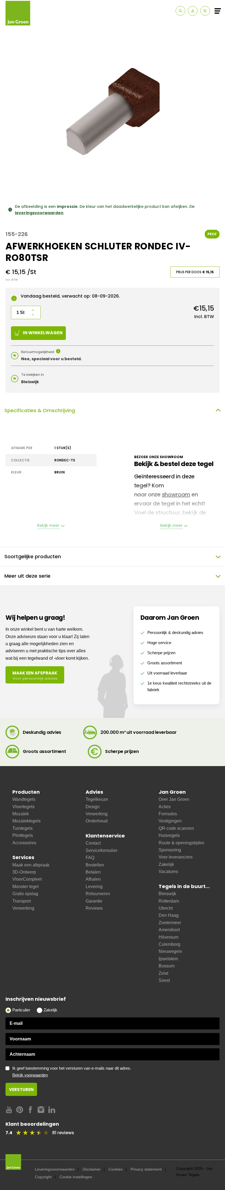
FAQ (90, 857)
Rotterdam (169, 901)
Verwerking (23, 908)
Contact (93, 843)
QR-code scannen (176, 828)
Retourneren (98, 893)
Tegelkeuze (97, 799)
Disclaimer (92, 1169)
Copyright (43, 1177)
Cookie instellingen (76, 1177)
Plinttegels (22, 835)
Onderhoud (97, 821)
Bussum (167, 966)
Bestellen (95, 865)
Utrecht (166, 908)
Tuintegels (22, 828)
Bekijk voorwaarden (30, 1075)
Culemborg (169, 944)
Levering (94, 886)
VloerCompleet (27, 879)
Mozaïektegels (26, 821)
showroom (176, 494)
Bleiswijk (167, 893)
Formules (168, 813)
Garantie (94, 901)
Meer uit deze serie (27, 575)
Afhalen (93, 879)
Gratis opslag (25, 893)
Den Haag (169, 915)
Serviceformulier (101, 850)
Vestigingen (170, 821)
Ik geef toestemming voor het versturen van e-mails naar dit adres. (71, 1071)
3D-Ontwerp (24, 872)
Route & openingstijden (181, 842)
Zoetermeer (170, 922)
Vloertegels (23, 806)
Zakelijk (166, 864)
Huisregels (169, 835)
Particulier (21, 1010)
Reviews (94, 908)
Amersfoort (169, 929)
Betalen (93, 872)
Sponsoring (170, 850)
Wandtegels (23, 799)
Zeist (163, 973)
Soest (164, 980)
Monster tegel (25, 886)
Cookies (116, 1169)
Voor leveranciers (176, 857)
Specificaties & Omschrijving (39, 410)
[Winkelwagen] (205, 11)
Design (93, 806)
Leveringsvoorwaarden (55, 1169)
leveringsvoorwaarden (39, 213)
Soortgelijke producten (32, 556)
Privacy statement (146, 1169)
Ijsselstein (168, 958)
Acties (165, 806)
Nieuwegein (170, 951)
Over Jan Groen (174, 799)
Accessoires (24, 842)
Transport (21, 901)
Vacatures (168, 871)
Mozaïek (20, 813)
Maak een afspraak (30, 865)
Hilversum (168, 937)
